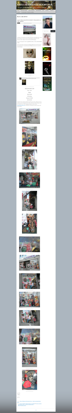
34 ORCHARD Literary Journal (27, 12)
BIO (43, 10)
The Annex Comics (23, 405)
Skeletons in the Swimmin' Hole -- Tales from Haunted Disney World (26, 404)
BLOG (18, 10)
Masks (27, 403)
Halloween (24, 403)
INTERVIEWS (38, 10)
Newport (29, 403)
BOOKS (18, 12)
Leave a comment (38, 403)
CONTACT (52, 10)
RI (31, 403)
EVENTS (47, 10)
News (21, 401)
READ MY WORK (24, 10)
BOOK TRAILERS (31, 10)
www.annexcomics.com (21, 105)
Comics (21, 403)
